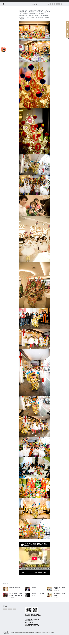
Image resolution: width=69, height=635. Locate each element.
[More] (67, 36)
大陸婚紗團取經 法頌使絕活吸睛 (59, 588)
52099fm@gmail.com (33, 624)
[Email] (67, 27)
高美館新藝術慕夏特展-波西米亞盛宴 (59, 594)
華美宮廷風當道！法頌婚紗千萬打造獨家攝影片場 (15, 594)
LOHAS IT (51, 632)
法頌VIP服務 (9, 1)
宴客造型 (10, 608)
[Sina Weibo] (67, 34)
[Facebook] (67, 22)
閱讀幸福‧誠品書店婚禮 (38, 593)
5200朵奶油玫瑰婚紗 (14, 587)
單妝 (14, 608)
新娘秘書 (5, 608)
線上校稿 (4, 1)
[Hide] (68, 38)
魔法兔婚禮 (34, 587)
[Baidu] (67, 29)
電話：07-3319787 (29, 620)
